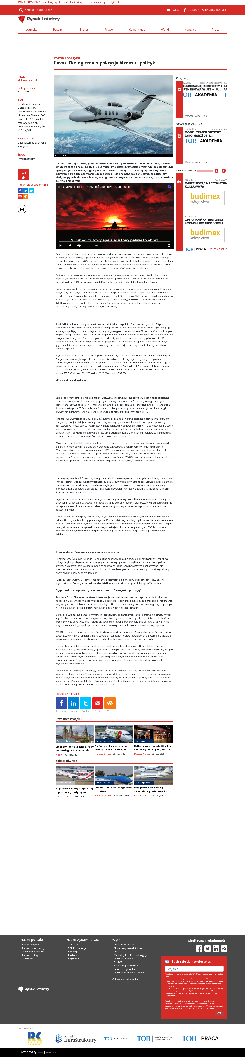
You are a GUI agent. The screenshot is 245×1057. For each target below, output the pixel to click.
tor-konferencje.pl (97, 2)
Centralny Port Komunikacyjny (130, 955)
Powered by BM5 (52, 1052)
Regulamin (74, 958)
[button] (216, 175)
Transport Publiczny (33, 951)
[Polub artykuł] (20, 190)
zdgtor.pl (114, 2)
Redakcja (73, 951)
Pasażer (58, 30)
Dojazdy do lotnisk (124, 944)
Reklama (73, 955)
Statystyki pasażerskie (126, 965)
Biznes (84, 30)
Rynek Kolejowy (30, 944)
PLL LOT (118, 962)
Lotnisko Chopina (123, 958)
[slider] (114, 241)
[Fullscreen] (168, 245)
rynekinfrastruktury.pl (74, 2)
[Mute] (79, 245)
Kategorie (43, 10)
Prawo (108, 30)
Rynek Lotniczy (30, 955)
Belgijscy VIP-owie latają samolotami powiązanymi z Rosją (150, 791)
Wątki (165, 30)
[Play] (60, 245)
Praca (215, 30)
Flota (116, 951)
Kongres (190, 30)
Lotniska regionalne (125, 969)
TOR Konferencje (77, 948)
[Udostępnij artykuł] (25, 190)
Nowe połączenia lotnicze (128, 948)
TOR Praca (28, 958)
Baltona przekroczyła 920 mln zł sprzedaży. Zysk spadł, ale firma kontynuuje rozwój (153, 749)
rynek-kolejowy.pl (51, 2)
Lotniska (31, 30)
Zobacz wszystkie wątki (125, 979)
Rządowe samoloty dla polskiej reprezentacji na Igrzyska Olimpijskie (74, 792)
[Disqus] (115, 864)
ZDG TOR (73, 944)
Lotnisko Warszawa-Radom (129, 972)
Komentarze (137, 30)
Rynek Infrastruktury (33, 948)
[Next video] (69, 245)
